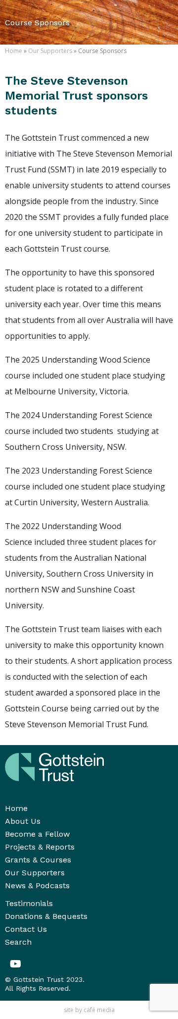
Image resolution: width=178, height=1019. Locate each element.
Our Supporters (50, 51)
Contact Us (26, 929)
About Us (23, 821)
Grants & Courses (38, 859)
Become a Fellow (37, 834)
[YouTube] (15, 964)
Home (13, 51)
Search (18, 942)
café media (99, 1010)
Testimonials (29, 903)
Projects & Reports (40, 847)
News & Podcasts (37, 885)
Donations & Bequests (46, 916)
